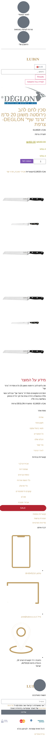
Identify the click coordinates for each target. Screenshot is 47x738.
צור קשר (40, 445)
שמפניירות (23, 469)
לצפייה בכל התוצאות (35, 82)
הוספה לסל (26, 161)
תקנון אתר (39, 423)
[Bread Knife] (23, 219)
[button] (23, 49)
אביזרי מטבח (20, 172)
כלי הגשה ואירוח (23, 480)
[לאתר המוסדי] (23, 7)
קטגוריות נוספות (39, 514)
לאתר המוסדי (23, 15)
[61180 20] (23, 228)
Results (40, 77)
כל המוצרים (38, 434)
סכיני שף (10, 172)
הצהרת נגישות (40, 518)
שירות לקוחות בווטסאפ (23, 30)
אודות (41, 417)
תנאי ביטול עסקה (36, 428)
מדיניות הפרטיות (39, 523)
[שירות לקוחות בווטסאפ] (23, 22)
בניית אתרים (39, 734)
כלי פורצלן (23, 486)
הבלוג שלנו (39, 439)
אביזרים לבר (23, 464)
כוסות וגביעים (23, 475)
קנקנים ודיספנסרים (23, 491)
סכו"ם (23, 497)
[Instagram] (43, 673)
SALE (23, 508)
